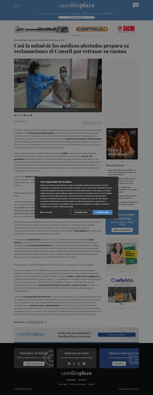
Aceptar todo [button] (102, 212)
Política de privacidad (66, 207)
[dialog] (76, 197)
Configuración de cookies (49, 207)
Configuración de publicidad (59, 204)
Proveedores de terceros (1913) (95, 193)
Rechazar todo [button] (81, 212)
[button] (46, 212)
